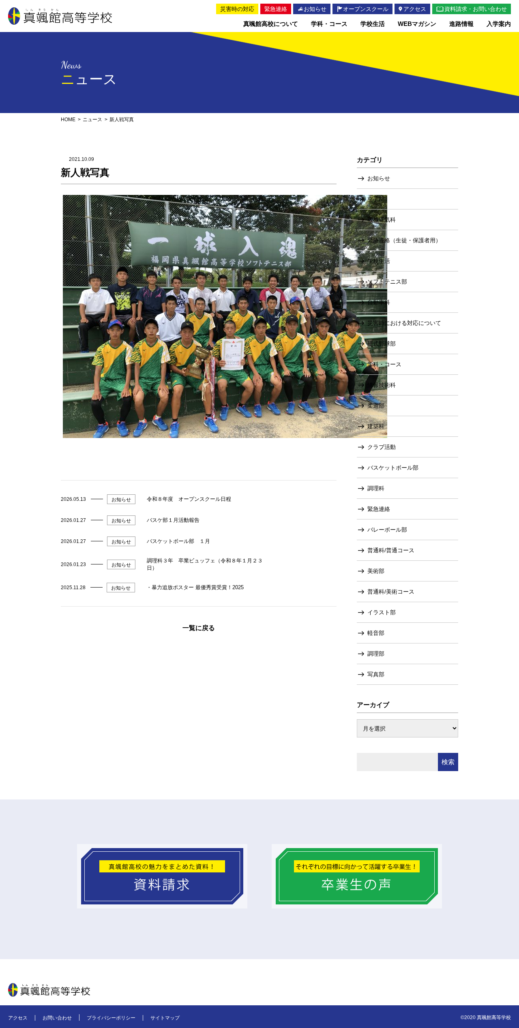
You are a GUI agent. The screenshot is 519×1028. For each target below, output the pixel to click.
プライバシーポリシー (111, 1018)
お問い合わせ (57, 1018)
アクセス (18, 1018)
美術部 (375, 571)
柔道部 (375, 405)
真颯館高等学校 (60, 16)
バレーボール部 (387, 529)
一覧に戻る (198, 627)
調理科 (375, 488)
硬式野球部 (381, 343)
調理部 (375, 653)
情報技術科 (381, 385)
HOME (68, 119)
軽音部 (375, 633)
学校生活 (378, 261)
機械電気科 (381, 219)
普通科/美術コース (390, 591)
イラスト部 (381, 612)
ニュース (92, 119)
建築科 (375, 426)
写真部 (375, 674)
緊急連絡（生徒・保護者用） (404, 240)
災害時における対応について (404, 323)
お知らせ (378, 178)
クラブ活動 (381, 447)
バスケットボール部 (392, 467)
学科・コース (384, 364)
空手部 (375, 199)
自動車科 (378, 302)
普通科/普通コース (390, 550)
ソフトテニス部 (387, 281)
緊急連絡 (378, 509)
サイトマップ (165, 1018)
